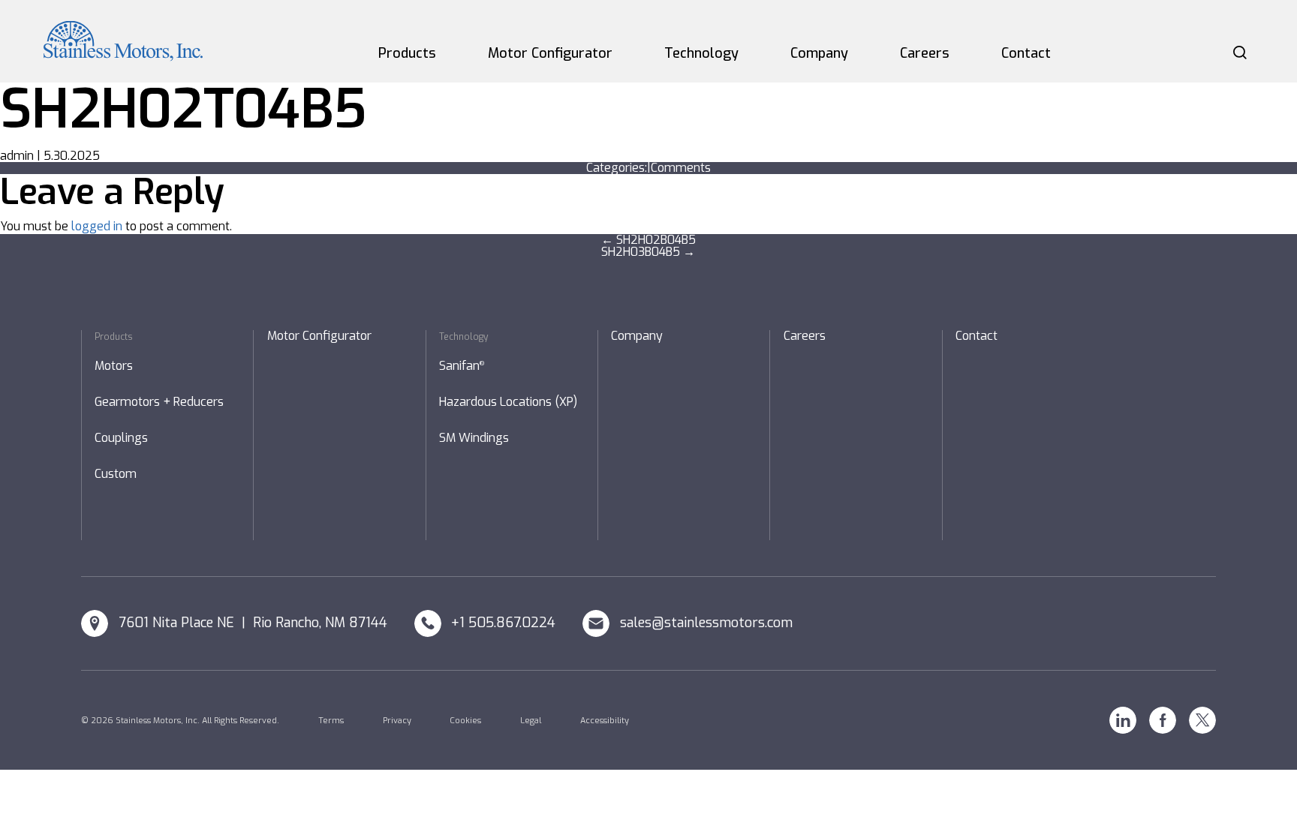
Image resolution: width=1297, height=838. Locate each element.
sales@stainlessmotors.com (706, 623)
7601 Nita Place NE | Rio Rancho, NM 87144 (253, 623)
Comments (681, 168)
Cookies (465, 720)
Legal (530, 720)
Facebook (1162, 720)
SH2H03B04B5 (648, 252)
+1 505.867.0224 (503, 623)
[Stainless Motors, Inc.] (123, 41)
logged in (96, 226)
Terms (331, 720)
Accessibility (604, 720)
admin (17, 156)
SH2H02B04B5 (648, 240)
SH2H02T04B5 (183, 110)
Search (1239, 52)
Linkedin (1122, 720)
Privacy (397, 720)
